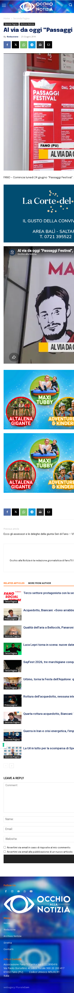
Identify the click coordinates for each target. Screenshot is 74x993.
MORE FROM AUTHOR (39, 583)
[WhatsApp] (23, 44)
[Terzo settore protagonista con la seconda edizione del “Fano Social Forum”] (13, 597)
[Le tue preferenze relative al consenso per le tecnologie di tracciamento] (3, 744)
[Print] (40, 44)
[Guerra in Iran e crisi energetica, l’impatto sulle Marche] (13, 735)
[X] (15, 44)
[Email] (48, 44)
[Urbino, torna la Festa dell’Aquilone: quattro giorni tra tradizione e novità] (13, 683)
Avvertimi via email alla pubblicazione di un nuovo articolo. (40, 852)
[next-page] (11, 765)
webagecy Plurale (16, 987)
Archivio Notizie (27, 24)
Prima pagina (11, 619)
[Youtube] (31, 891)
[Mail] (18, 891)
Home (7, 18)
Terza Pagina (11, 601)
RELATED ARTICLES (14, 583)
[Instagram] (12, 891)
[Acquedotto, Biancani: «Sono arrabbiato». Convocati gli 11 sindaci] (13, 614)
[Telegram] (32, 44)
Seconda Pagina (21, 18)
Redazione (12, 36)
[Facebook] (7, 44)
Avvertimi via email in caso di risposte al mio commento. (39, 848)
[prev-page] (6, 765)
